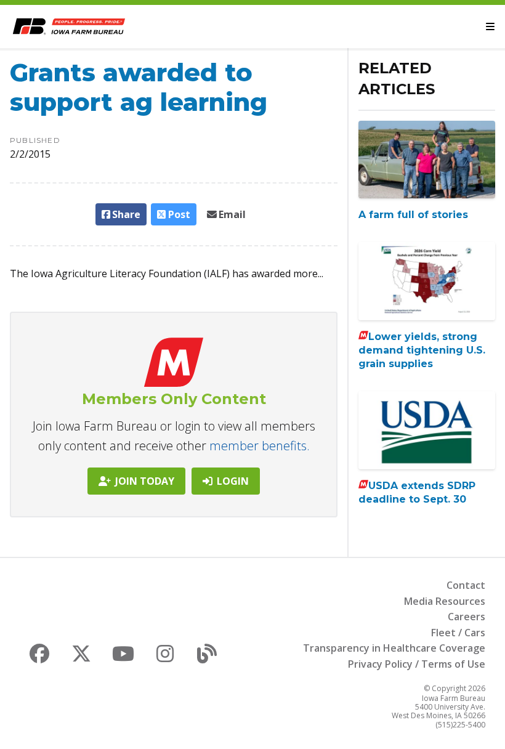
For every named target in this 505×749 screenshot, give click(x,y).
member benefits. (259, 445)
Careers (466, 616)
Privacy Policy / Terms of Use (416, 664)
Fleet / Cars (458, 632)
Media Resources (444, 601)
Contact (465, 585)
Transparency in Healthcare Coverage (394, 648)
